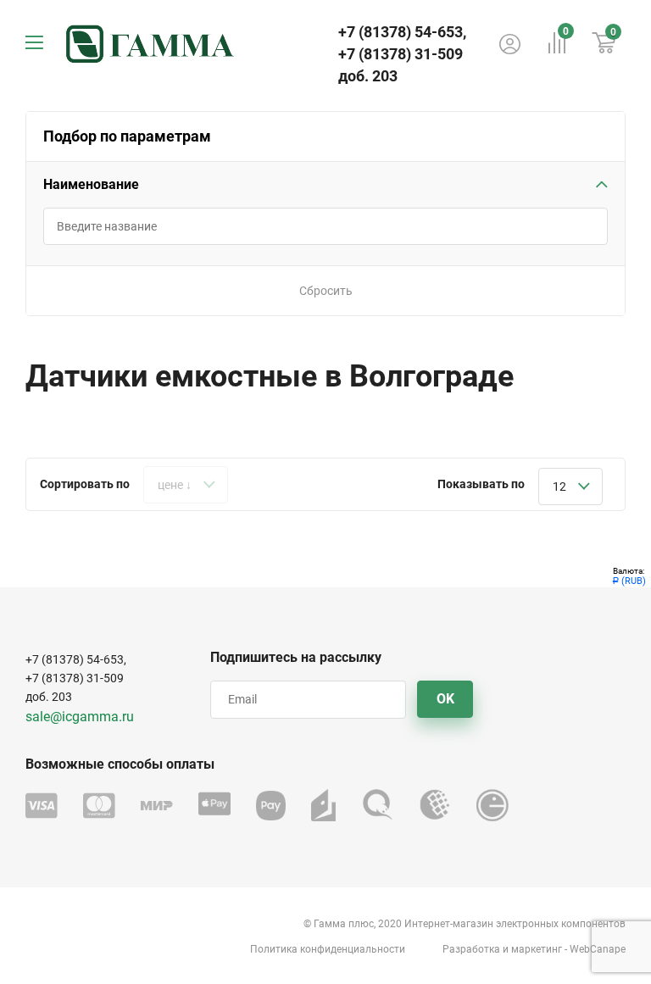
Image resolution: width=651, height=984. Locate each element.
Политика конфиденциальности (327, 949)
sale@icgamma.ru (79, 717)
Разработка (471, 949)
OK (445, 699)
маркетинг (536, 949)
